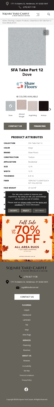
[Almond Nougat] (21, 104)
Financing (40, 126)
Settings (39, 210)
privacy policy (26, 202)
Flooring (11, 21)
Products (25, 21)
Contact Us (15, 126)
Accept (13, 210)
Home (5, 21)
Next (50, 105)
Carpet (18, 21)
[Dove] (10, 106)
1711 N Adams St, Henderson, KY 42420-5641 (29, 3)
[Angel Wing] (32, 106)
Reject (26, 210)
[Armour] (43, 106)
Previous (4, 105)
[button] (27, 297)
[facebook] (26, 389)
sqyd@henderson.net (29, 287)
